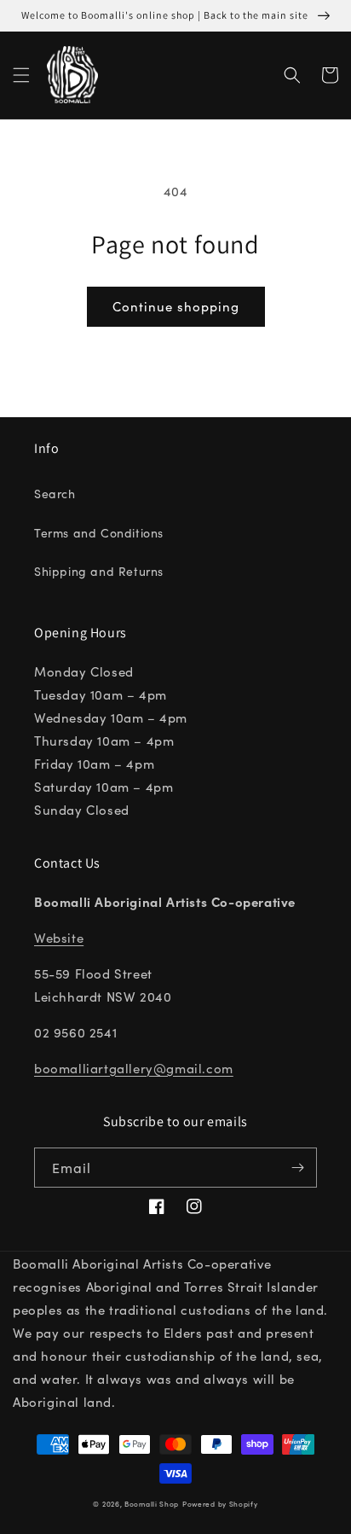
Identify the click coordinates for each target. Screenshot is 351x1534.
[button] (21, 75)
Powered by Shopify (220, 1503)
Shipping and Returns (99, 570)
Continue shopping (175, 306)
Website (58, 937)
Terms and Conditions (99, 532)
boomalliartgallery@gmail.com (133, 1068)
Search (55, 493)
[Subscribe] (297, 1168)
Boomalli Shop (151, 1503)
